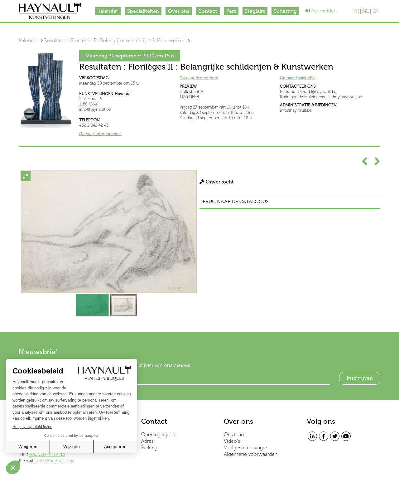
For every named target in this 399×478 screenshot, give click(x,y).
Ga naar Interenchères (100, 133)
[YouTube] (346, 436)
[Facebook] (323, 436)
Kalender (107, 11)
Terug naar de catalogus (234, 201)
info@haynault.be (56, 461)
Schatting (285, 11)
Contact (207, 11)
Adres (147, 441)
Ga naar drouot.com (199, 78)
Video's (232, 441)
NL (365, 11)
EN (375, 11)
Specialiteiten (143, 11)
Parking (149, 448)
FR (356, 11)
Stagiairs (255, 11)
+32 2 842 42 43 (47, 454)
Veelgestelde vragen (246, 448)
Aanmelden (323, 11)
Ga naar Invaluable (297, 78)
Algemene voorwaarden (250, 454)
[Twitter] (334, 436)
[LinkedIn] (312, 436)
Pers (231, 11)
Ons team (235, 434)
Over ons (178, 11)
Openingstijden (158, 434)
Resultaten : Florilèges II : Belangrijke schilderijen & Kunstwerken (114, 40)
